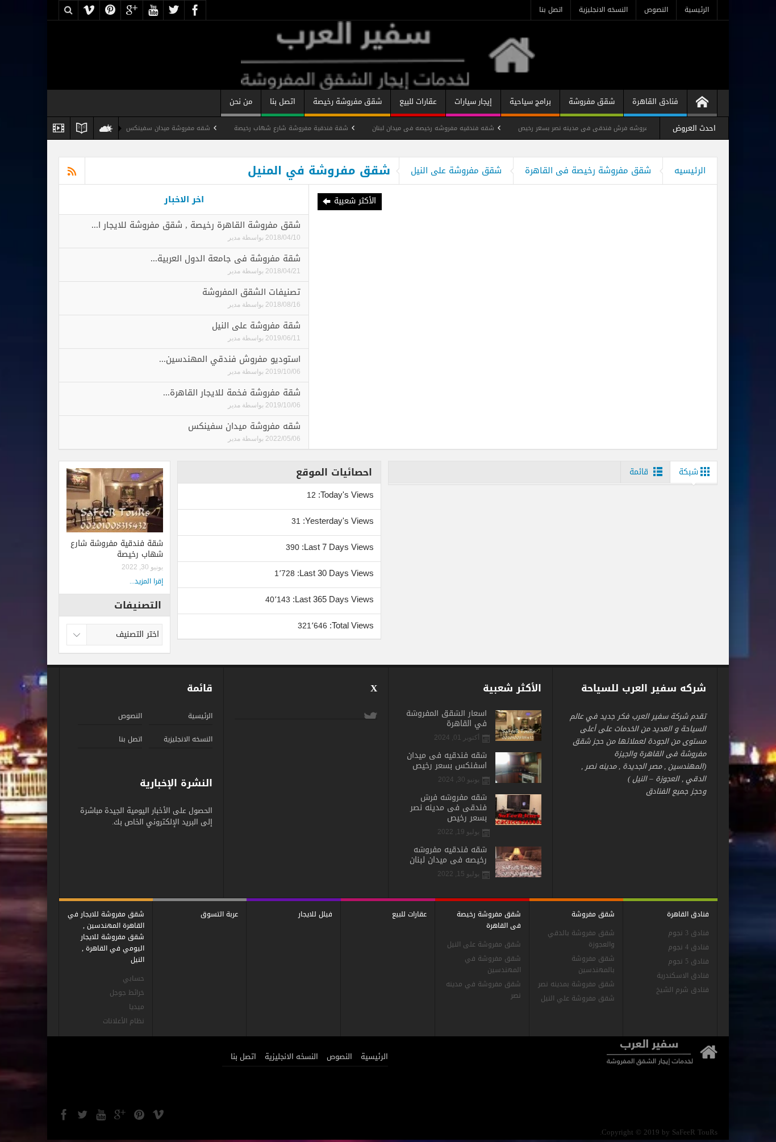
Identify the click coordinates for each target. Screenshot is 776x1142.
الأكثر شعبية (355, 201)
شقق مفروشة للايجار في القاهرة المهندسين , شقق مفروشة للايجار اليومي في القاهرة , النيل (106, 937)
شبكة (688, 472)
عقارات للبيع (418, 101)
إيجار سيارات (473, 101)
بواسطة (252, 237)
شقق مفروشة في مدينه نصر (483, 990)
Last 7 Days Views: (336, 547)
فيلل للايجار (315, 914)
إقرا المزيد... (146, 581)
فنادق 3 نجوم (688, 933)
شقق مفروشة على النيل (456, 170)
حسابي (133, 979)
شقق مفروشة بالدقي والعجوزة (581, 939)
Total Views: (350, 625)
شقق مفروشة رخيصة (347, 101)
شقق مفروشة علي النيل (578, 999)
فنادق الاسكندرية (683, 976)
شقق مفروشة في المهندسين (493, 964)
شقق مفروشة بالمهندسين (593, 964)
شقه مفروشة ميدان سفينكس (195, 128)
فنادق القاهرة (655, 101)
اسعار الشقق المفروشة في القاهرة (446, 718)
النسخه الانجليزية (603, 9)
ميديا (136, 1007)
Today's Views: (345, 494)
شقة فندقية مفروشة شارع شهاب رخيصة (318, 128)
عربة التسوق (219, 914)
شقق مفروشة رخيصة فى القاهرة (588, 170)
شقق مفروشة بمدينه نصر (576, 984)
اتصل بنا (550, 9)
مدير (234, 237)
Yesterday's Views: (337, 521)
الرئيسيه (690, 170)
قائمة (638, 472)
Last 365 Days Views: (332, 599)
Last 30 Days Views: (334, 573)
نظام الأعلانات (123, 1021)
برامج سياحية (530, 101)
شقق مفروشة (592, 101)
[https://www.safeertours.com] (702, 103)
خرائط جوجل (127, 993)
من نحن (241, 101)
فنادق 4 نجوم (688, 947)
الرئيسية (697, 9)
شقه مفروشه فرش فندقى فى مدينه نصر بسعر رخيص (620, 128)
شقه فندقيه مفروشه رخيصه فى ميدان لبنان (460, 128)
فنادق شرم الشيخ (682, 990)
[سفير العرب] (388, 55)
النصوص (656, 9)
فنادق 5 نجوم (688, 962)
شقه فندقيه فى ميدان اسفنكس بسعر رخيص (447, 761)
